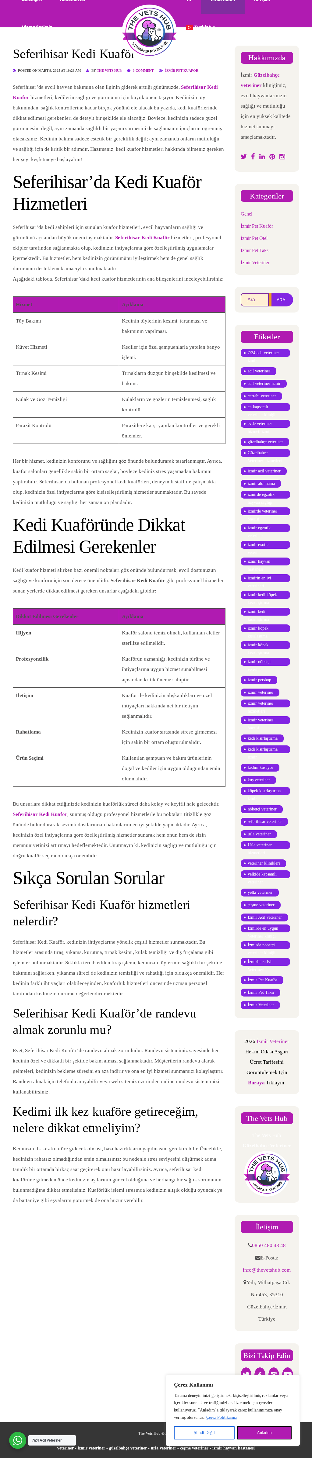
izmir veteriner (260, 692)
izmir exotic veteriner (258, 545)
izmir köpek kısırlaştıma (258, 629)
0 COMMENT (143, 70)
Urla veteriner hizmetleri (260, 846)
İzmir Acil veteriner (265, 917)
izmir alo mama (261, 483)
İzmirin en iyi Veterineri (259, 962)
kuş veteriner (259, 780)
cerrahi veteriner (262, 396)
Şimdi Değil (204, 1432)
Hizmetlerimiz (37, 27)
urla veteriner (259, 834)
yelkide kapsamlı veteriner (262, 875)
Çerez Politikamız (221, 1417)
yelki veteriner (260, 892)
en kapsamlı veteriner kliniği (261, 408)
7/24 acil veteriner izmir (263, 354)
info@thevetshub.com (267, 1270)
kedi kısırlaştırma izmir (263, 750)
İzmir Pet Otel (254, 238)
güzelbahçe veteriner (265, 442)
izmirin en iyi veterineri (259, 579)
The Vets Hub (109, 70)
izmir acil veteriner (264, 471)
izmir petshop (259, 680)
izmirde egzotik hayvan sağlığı (261, 495)
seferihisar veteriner (265, 821)
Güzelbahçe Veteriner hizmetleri (265, 454)
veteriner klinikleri (264, 863)
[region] (233, 1410)
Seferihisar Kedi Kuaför (142, 237)
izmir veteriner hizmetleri (260, 704)
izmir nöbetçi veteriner (259, 662)
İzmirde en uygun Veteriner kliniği (263, 929)
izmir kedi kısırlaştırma (258, 612)
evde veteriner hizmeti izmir (260, 424)
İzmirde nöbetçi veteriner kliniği (261, 946)
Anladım (264, 1432)
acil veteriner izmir (264, 383)
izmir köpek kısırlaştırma (258, 646)
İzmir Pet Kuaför (181, 70)
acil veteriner (259, 371)
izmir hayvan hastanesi (259, 562)
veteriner (65, 1448)
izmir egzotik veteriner (259, 529)
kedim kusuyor (260, 767)
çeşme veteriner (261, 905)
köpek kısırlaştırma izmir (264, 792)
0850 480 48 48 (269, 1245)
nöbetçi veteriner (262, 809)
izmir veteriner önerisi (260, 721)
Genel (246, 213)
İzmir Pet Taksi (255, 250)
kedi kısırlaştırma (263, 738)
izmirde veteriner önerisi (262, 512)
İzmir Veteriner (255, 262)
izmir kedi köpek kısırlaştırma (262, 596)
